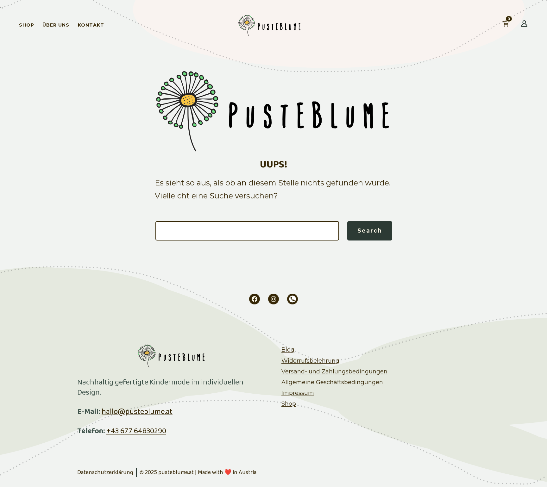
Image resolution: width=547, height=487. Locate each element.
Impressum (297, 393)
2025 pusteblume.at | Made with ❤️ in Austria (200, 472)
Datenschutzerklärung (105, 472)
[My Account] (524, 25)
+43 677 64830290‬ (136, 431)
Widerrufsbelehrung (310, 360)
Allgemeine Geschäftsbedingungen (332, 382)
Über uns (55, 25)
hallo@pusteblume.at (137, 412)
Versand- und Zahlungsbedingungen (334, 371)
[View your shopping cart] (515, 25)
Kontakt (91, 25)
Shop (26, 25)
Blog (287, 349)
